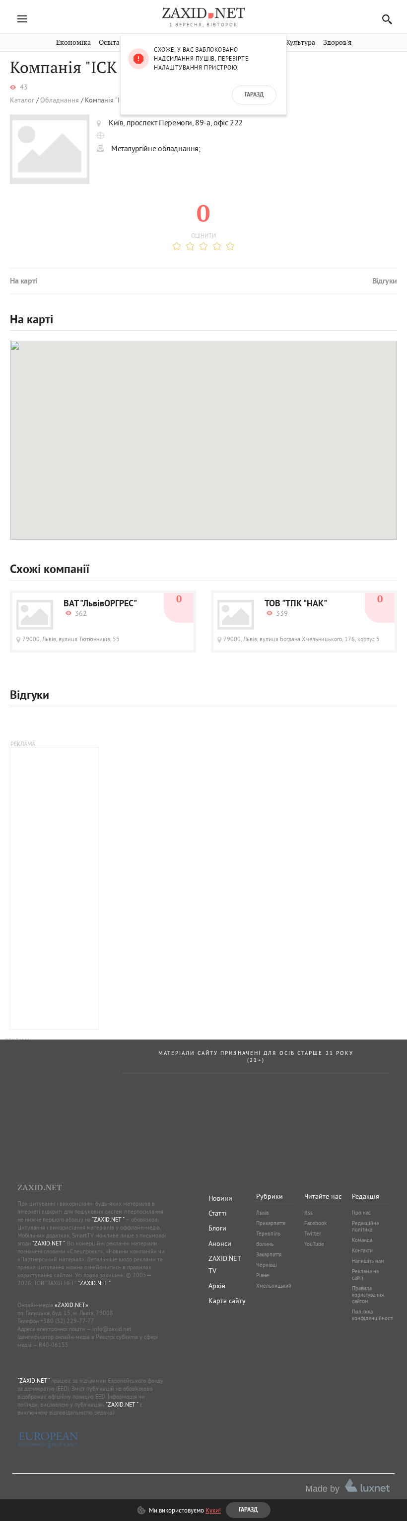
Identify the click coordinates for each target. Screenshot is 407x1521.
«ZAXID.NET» (71, 1305)
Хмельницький (273, 1285)
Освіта (109, 42)
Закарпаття (268, 1254)
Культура (300, 42)
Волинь (264, 1243)
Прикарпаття (270, 1223)
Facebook (315, 1223)
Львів (262, 1212)
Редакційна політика (365, 1226)
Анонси (219, 1243)
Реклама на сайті (365, 1274)
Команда (362, 1239)
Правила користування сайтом (368, 1295)
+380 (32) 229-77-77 (67, 1321)
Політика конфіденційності (373, 1315)
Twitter (312, 1233)
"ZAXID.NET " (108, 1219)
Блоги (217, 1228)
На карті (23, 281)
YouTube (314, 1243)
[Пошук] (384, 19)
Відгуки (384, 281)
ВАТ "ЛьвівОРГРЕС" (100, 604)
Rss (308, 1212)
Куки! (213, 1510)
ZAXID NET (203, 12)
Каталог (22, 100)
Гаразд (254, 95)
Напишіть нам (368, 1260)
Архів (216, 1285)
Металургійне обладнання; (156, 148)
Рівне (262, 1275)
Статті (217, 1213)
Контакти (362, 1250)
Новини (220, 1198)
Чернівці (266, 1264)
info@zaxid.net (112, 1328)
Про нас (361, 1212)
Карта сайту (227, 1300)
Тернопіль (268, 1233)
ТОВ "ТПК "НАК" (296, 604)
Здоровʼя (337, 42)
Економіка (73, 42)
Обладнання (59, 100)
